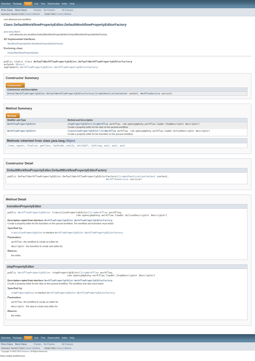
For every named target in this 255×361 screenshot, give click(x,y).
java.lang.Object (12, 31)
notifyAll (82, 145)
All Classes (67, 10)
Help (72, 3)
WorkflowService (150, 93)
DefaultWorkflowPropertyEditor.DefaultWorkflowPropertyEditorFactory (50, 93)
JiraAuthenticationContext (111, 93)
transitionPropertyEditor (83, 131)
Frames (37, 10)
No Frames (49, 10)
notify (70, 145)
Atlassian (25, 351)
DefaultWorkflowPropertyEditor (23, 53)
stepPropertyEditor (79, 124)
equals (20, 145)
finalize (32, 145)
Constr (28, 14)
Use (36, 3)
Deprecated (54, 3)
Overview (6, 3)
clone (10, 145)
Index (64, 3)
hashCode (58, 145)
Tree (43, 3)
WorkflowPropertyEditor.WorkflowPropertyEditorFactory (35, 43)
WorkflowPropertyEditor (21, 124)
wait (106, 145)
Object (20, 64)
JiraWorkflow (100, 124)
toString (96, 145)
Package (17, 3)
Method (36, 14)
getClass (45, 145)
